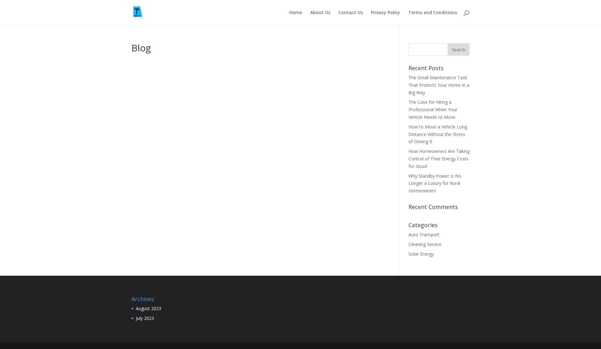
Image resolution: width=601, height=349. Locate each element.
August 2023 (148, 308)
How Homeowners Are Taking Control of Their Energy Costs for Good (439, 158)
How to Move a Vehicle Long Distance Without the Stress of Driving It (437, 134)
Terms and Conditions (432, 12)
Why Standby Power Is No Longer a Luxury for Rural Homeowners (434, 183)
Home (295, 12)
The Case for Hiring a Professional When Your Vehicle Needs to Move (432, 109)
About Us (320, 12)
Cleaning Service (424, 244)
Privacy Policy (385, 12)
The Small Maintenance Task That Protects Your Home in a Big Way (438, 85)
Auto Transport (423, 234)
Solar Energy (421, 254)
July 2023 (145, 318)
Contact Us (350, 12)
